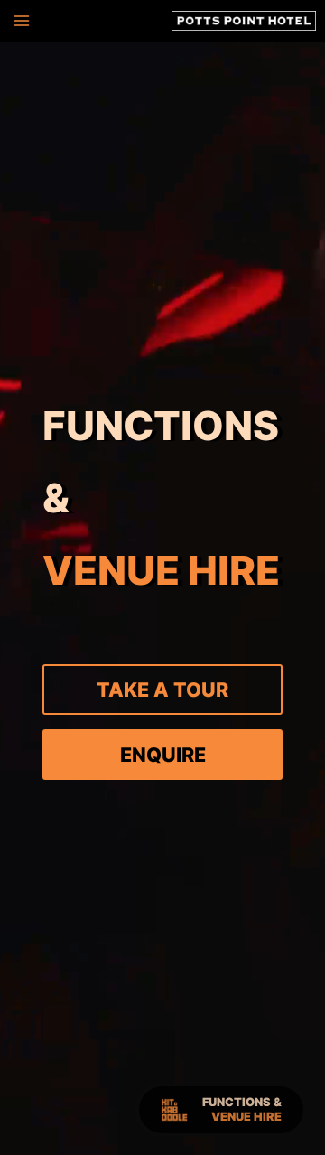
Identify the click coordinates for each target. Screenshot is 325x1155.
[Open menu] (20, 21)
